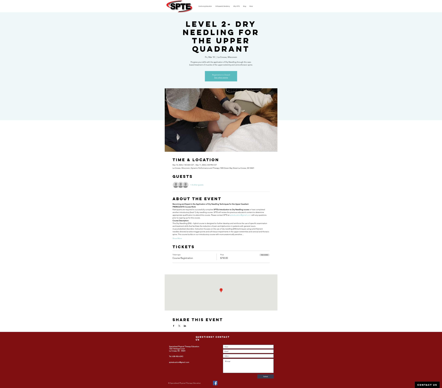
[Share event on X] (179, 326)
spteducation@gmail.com (179, 362)
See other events (221, 77)
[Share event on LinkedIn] (185, 326)
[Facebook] (215, 383)
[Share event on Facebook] (174, 326)
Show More (177, 238)
